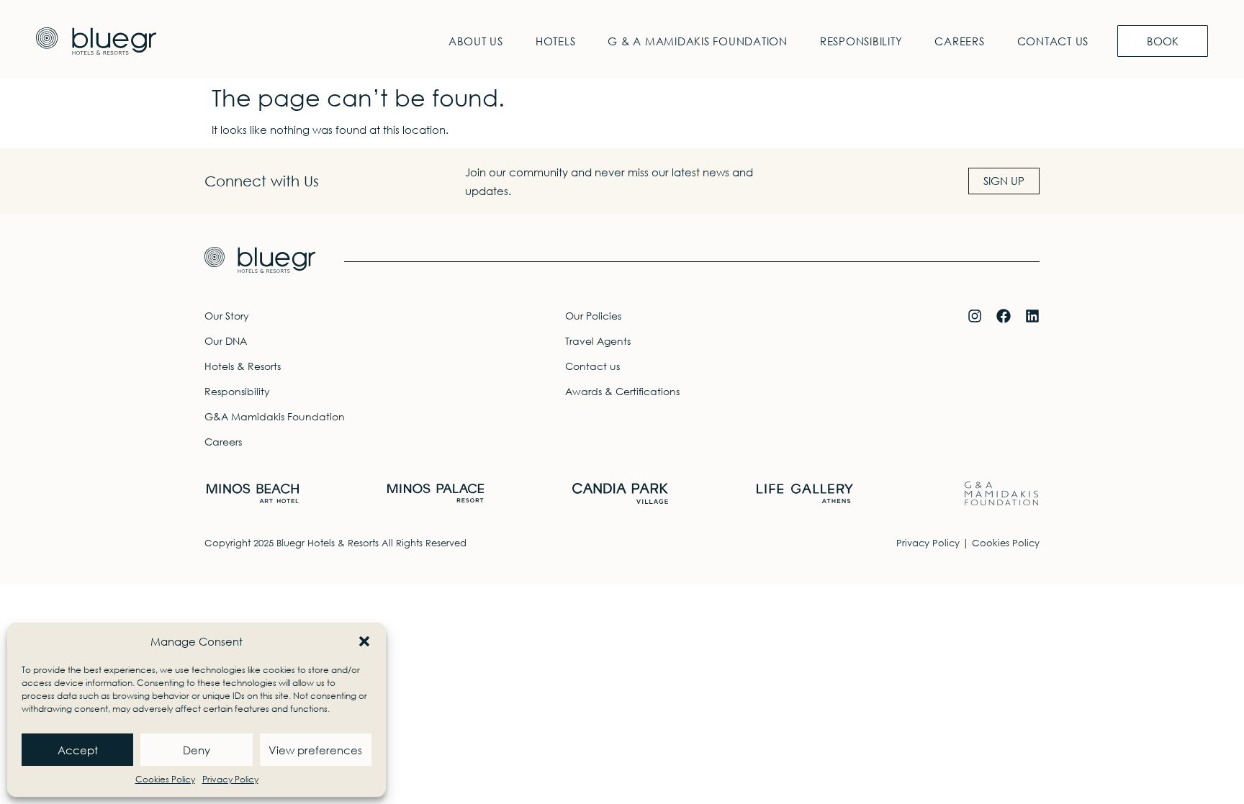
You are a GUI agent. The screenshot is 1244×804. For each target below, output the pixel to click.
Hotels (556, 41)
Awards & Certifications (622, 391)
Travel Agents (598, 341)
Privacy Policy (230, 779)
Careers (959, 41)
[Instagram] (975, 316)
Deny (196, 750)
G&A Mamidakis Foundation (274, 416)
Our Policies (593, 315)
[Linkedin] (1032, 316)
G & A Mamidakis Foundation (698, 41)
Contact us (1053, 41)
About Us (476, 41)
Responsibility (861, 41)
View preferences (315, 750)
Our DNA (225, 341)
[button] (364, 641)
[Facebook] (1003, 316)
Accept (78, 750)
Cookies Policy (165, 779)
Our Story (226, 315)
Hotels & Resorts (242, 366)
